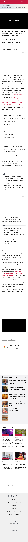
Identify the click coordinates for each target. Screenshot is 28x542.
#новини (11, 336)
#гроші (4, 339)
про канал (14, 499)
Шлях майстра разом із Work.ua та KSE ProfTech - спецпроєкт (14, 7)
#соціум (5, 336)
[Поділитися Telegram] (10, 39)
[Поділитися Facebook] (12, 39)
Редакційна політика (14, 514)
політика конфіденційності (14, 511)
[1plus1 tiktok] (13, 496)
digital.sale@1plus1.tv (14, 533)
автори (14, 508)
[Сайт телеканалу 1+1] (4, 2)
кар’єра (14, 505)
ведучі (14, 507)
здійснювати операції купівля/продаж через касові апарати (13, 273)
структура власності (14, 510)
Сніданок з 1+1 (5, 434)
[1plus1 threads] (11, 496)
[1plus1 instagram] (8, 496)
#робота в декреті (20, 336)
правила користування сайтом (14, 513)
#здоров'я (4, 470)
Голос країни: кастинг (6, 5)
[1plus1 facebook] (16, 496)
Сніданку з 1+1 (17, 94)
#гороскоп (5, 449)
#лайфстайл (12, 339)
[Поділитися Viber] (14, 39)
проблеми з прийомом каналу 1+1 (14, 502)
